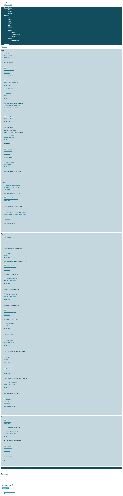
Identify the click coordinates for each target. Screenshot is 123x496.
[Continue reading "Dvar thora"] (7, 237)
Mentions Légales (22, 467)
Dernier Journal (8, 55)
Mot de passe (5, 482)
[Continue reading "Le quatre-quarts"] (9, 162)
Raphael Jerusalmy (9, 137)
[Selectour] (4, 47)
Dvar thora (6, 239)
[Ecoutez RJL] (8, 5)
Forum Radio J (8, 95)
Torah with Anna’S (8, 325)
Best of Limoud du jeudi (10, 312)
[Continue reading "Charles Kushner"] (9, 117)
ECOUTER (7, 57)
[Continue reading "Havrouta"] (7, 253)
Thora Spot (7, 401)
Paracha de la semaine (10, 384)
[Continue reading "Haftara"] (6, 357)
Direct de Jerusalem (9, 70)
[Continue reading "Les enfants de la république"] (12, 105)
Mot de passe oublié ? (9, 492)
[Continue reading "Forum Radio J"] (8, 93)
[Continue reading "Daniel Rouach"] (8, 149)
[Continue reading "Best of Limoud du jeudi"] (10, 310)
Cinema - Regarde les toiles (11, 199)
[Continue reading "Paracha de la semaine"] (10, 382)
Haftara (6, 359)
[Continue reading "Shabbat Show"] (8, 446)
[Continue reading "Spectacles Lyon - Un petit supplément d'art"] (15, 212)
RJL (9, 9)
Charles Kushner (8, 118)
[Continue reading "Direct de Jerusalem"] (10, 68)
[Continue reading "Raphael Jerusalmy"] (9, 135)
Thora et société (8, 370)
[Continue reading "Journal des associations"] (11, 431)
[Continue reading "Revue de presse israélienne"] (12, 80)
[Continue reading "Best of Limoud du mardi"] (11, 265)
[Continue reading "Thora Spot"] (7, 399)
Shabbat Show (8, 448)
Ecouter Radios (8, 8)
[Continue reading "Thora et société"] (9, 369)
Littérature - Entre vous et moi (11, 187)
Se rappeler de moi (6, 485)
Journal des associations (10, 433)
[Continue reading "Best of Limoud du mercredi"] (11, 294)
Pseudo (4, 479)
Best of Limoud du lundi (10, 280)
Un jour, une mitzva (9, 342)
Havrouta (6, 255)
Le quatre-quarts (8, 164)
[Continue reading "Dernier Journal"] (8, 53)
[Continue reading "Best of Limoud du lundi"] (10, 278)
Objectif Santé (7, 422)
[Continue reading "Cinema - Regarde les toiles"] (11, 197)
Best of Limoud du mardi (10, 267)
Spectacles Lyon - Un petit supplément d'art (14, 214)
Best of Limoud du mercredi (11, 296)
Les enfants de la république (11, 107)
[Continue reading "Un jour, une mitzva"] (9, 340)
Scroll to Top (4, 470)
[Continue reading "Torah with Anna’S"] (9, 323)
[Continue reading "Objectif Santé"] (8, 420)
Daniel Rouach (8, 151)
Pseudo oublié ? (8, 494)
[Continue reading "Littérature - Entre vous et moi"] (12, 185)
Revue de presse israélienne (11, 82)
